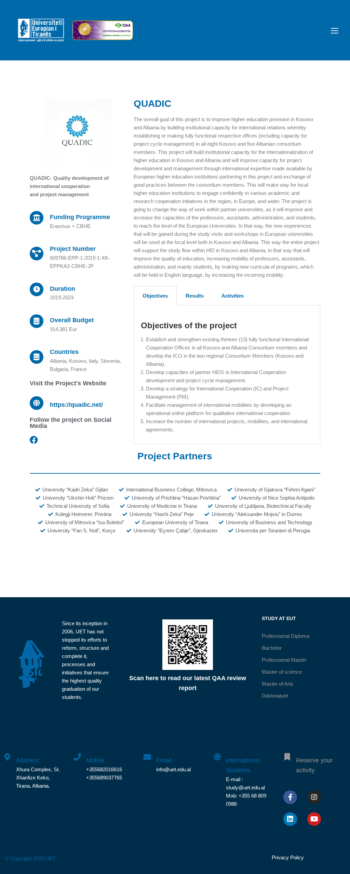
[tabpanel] (227, 374)
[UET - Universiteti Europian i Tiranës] (41, 34)
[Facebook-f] (290, 797)
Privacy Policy (288, 857)
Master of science (282, 672)
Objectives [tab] (155, 296)
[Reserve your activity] (287, 753)
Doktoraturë (275, 696)
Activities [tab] (232, 296)
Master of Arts (277, 684)
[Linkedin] (290, 819)
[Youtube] (314, 819)
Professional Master (284, 660)
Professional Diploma (285, 636)
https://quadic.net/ (76, 404)
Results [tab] (195, 296)
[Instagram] (314, 797)
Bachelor (272, 648)
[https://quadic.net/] (36, 403)
